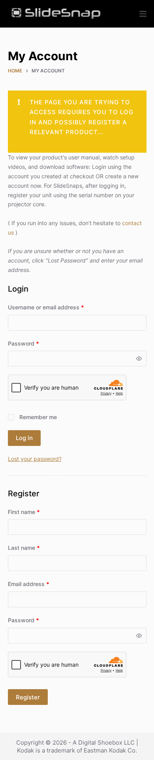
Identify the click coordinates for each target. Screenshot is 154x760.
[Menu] (142, 13)
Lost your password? (35, 458)
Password (35, 343)
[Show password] (139, 358)
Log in (24, 438)
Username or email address (57, 307)
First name (24, 512)
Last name (24, 547)
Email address (40, 583)
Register (28, 697)
